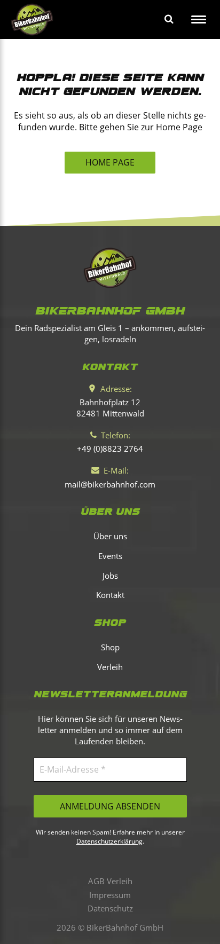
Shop (110, 647)
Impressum (110, 895)
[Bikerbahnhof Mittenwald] (110, 267)
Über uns (110, 536)
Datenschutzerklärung (109, 841)
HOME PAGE (110, 162)
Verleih (110, 667)
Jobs (110, 575)
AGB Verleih (110, 881)
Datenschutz (110, 908)
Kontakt (110, 594)
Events (110, 555)
